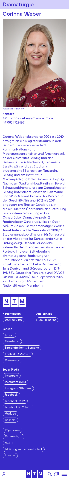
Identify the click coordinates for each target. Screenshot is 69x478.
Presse (9, 335)
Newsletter (12, 341)
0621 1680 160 (47, 320)
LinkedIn (10, 420)
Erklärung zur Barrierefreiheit (23, 449)
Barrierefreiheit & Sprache (22, 348)
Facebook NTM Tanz (18, 407)
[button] (4, 474)
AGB (7, 443)
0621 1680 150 (13, 320)
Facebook (11, 395)
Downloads (12, 360)
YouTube (10, 414)
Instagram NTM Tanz (18, 388)
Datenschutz (13, 436)
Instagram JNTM (15, 382)
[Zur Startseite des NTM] (34, 474)
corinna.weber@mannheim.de (30, 118)
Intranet (10, 455)
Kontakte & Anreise (17, 354)
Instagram (11, 376)
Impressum (12, 430)
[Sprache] (56, 474)
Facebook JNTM (15, 401)
